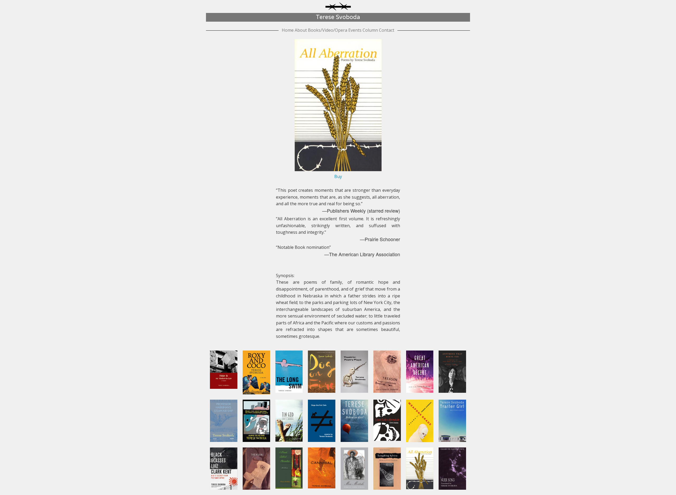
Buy (338, 176)
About (301, 30)
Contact (386, 30)
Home (288, 30)
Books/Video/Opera (327, 30)
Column (370, 30)
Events (355, 30)
